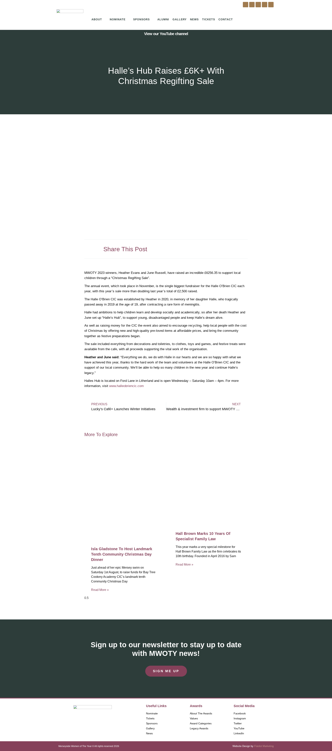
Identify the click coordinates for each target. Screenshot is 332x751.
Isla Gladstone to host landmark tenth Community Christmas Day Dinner (121, 554)
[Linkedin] (271, 4)
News (194, 19)
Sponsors (141, 19)
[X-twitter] (258, 4)
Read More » (100, 589)
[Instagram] (252, 4)
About (96, 19)
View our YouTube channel (166, 34)
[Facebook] (245, 4)
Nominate (117, 19)
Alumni (163, 19)
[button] (206, 248)
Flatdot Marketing (264, 746)
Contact (225, 19)
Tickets (208, 19)
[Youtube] (264, 4)
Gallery (180, 19)
